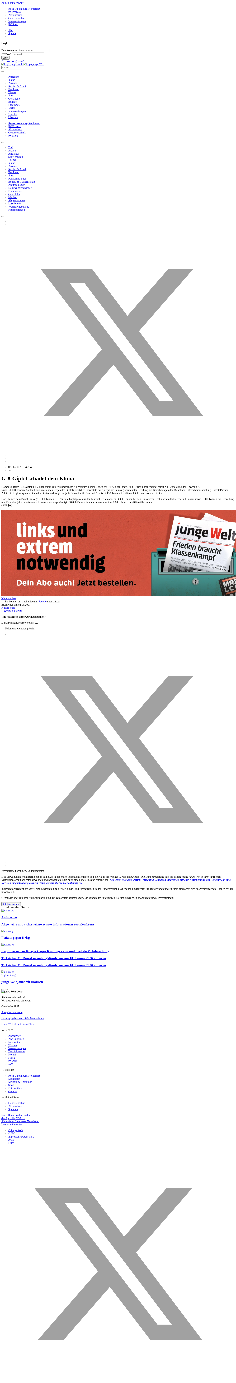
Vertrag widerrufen (11, 1124)
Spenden (13, 1109)
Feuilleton (13, 89)
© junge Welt (15, 1130)
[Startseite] (22, 64)
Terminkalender (16, 1051)
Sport (11, 95)
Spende (12, 33)
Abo (10, 30)
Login (5, 57)
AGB (11, 1139)
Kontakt (12, 1054)
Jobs (10, 1063)
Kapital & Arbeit (17, 86)
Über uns (13, 117)
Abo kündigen (16, 1038)
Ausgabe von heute (11, 1012)
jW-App (12, 1060)
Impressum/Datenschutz (21, 1136)
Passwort (6, 53)
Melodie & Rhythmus (20, 1081)
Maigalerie (14, 1078)
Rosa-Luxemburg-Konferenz (24, 8)
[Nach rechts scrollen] (2, 216)
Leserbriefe (14, 104)
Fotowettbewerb (17, 1088)
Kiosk (11, 1057)
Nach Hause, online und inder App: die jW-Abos (16, 1117)
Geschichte (14, 98)
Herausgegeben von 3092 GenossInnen (22, 1018)
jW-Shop (13, 24)
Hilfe (11, 1142)
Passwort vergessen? (12, 61)
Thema (12, 92)
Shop (11, 1085)
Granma (12, 1091)
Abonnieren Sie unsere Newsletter (20, 1121)
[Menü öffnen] (2, 71)
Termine (12, 114)
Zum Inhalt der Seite (12, 2)
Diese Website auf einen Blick (17, 1024)
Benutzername (9, 50)
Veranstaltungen (17, 21)
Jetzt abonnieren (11, 904)
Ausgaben (13, 76)
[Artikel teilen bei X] (121, 454)
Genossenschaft (16, 18)
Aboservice (14, 1035)
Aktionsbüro (15, 15)
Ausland (12, 83)
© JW (11, 1133)
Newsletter (14, 1042)
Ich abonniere (8, 598)
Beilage (12, 101)
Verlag (11, 107)
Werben (12, 1045)
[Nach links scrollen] (2, 142)
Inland (11, 79)
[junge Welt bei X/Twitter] (118, 1379)
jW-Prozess (14, 11)
